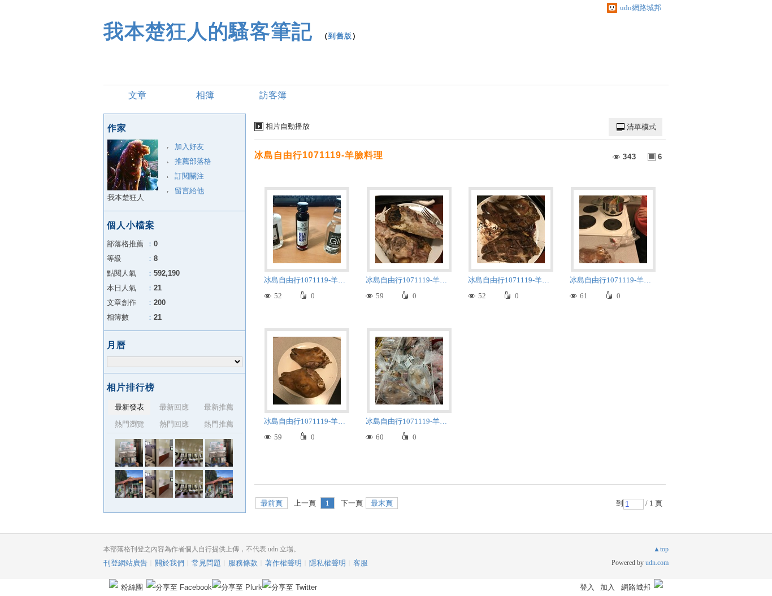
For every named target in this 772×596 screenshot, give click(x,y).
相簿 (205, 95)
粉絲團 (132, 587)
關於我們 (169, 563)
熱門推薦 (218, 424)
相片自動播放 (288, 126)
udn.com (657, 563)
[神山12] (159, 453)
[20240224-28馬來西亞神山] (219, 453)
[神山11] (189, 453)
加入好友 (189, 146)
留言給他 (189, 190)
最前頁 (272, 503)
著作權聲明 (283, 563)
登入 (587, 587)
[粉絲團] (113, 583)
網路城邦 (635, 587)
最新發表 (129, 407)
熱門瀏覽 (129, 424)
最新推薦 (218, 407)
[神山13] (129, 453)
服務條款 (243, 563)
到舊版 (340, 36)
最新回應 (174, 407)
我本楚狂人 (125, 197)
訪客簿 (273, 95)
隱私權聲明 (327, 563)
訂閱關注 (189, 176)
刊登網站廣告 (125, 563)
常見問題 (206, 563)
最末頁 (382, 503)
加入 (607, 587)
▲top (661, 549)
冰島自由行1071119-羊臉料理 (318, 155)
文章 (137, 95)
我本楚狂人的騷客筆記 (208, 31)
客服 (360, 563)
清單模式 (641, 127)
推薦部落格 (193, 161)
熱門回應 (174, 424)
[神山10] (129, 484)
